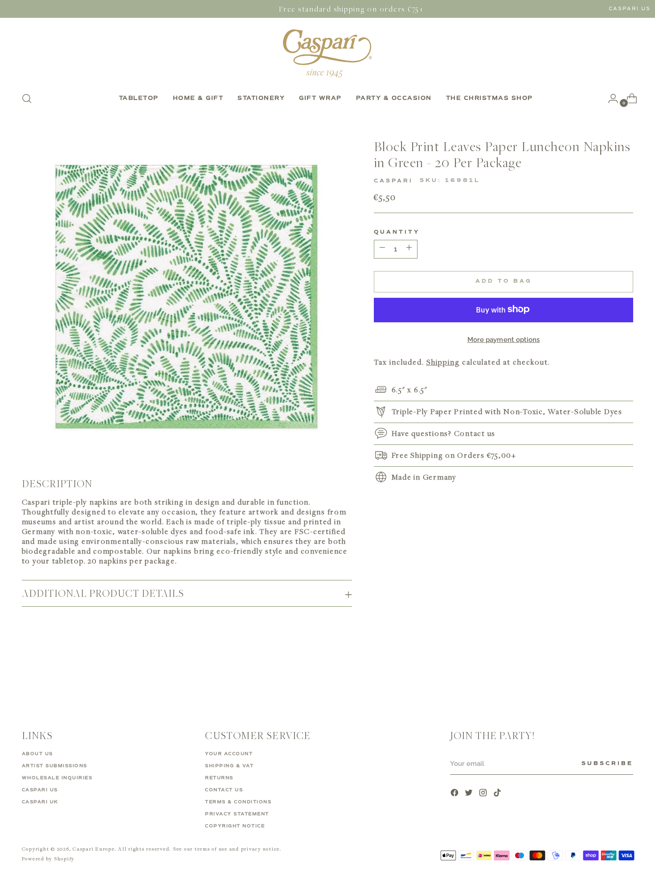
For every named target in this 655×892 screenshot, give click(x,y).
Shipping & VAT (229, 766)
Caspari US (630, 9)
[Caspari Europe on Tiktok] (498, 793)
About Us (37, 754)
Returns (219, 778)
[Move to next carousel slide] (626, 675)
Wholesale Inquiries (57, 778)
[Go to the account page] (609, 98)
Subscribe (607, 763)
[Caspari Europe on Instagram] (484, 793)
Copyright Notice (235, 826)
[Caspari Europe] (327, 53)
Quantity (397, 231)
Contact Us (224, 790)
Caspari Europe (94, 848)
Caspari (393, 180)
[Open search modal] (27, 98)
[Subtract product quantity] (409, 249)
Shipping (443, 361)
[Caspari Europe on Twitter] (469, 793)
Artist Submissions (54, 766)
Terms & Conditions (238, 802)
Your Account (229, 754)
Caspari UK (40, 802)
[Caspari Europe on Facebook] (455, 793)
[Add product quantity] (382, 249)
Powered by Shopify (48, 858)
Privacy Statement (237, 814)
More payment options (503, 339)
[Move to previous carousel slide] (605, 675)
